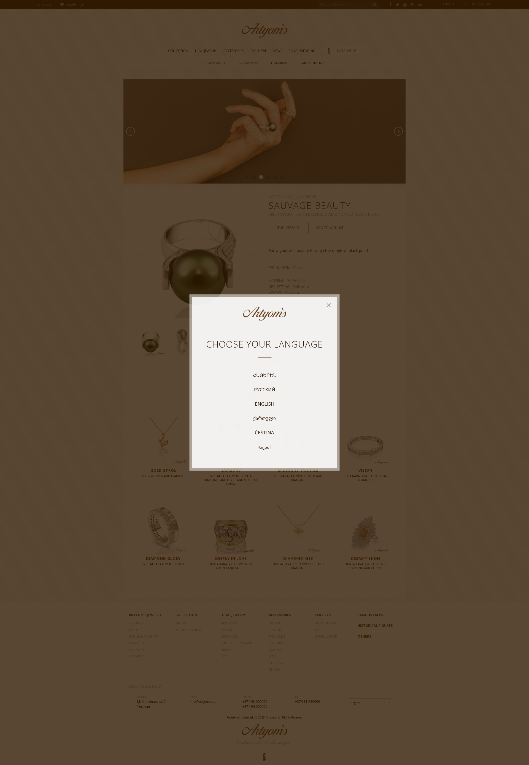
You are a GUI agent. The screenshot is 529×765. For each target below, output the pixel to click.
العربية (264, 446)
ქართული (264, 418)
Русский (264, 389)
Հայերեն (264, 375)
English (264, 403)
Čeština (264, 432)
